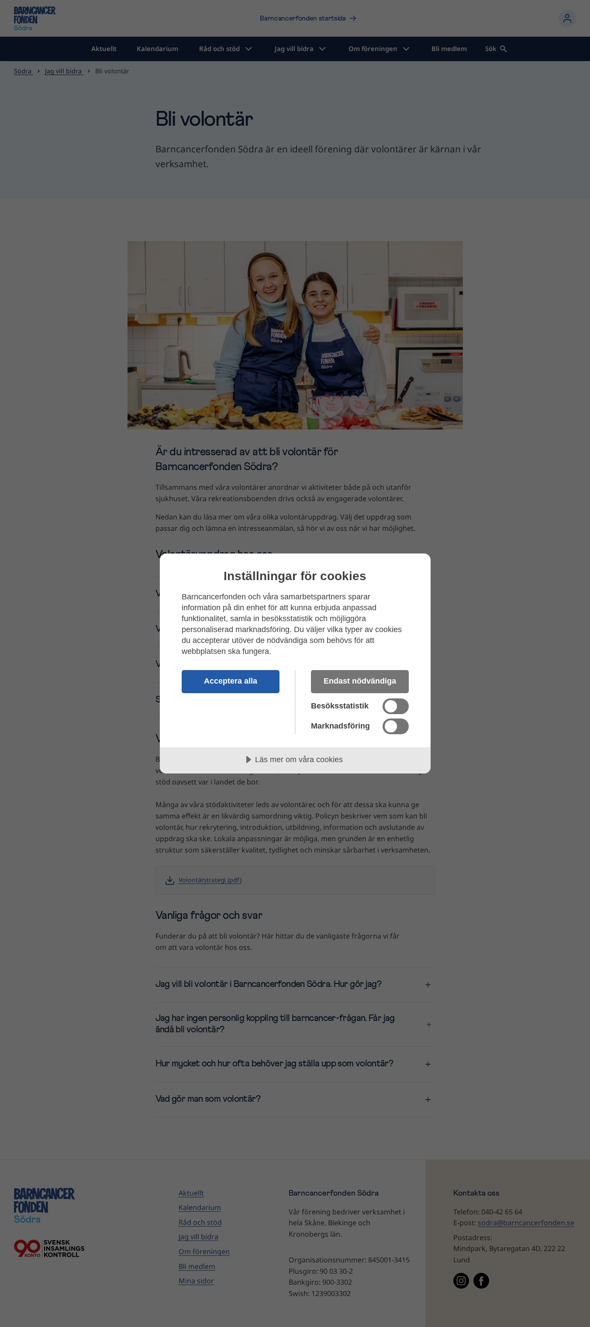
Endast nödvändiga (360, 681)
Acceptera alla (230, 681)
